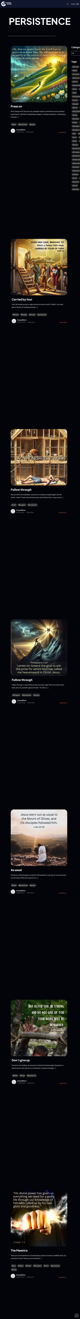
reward (37, 695)
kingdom (23, 505)
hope (23, 1075)
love (75, 137)
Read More (62, 132)
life (75, 133)
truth (75, 178)
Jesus (75, 122)
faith (14, 505)
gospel (76, 104)
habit (14, 885)
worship (76, 189)
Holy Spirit (38, 1266)
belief (16, 1075)
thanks (76, 174)
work (14, 1269)
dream (29, 1266)
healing (24, 315)
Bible (75, 70)
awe (14, 1266)
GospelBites (20, 130)
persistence (23, 124)
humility (76, 119)
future (76, 100)
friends (16, 315)
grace (75, 107)
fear (75, 93)
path (75, 141)
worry (75, 185)
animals (76, 67)
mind (46, 1266)
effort (76, 82)
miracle (32, 315)
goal (14, 124)
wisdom (76, 182)
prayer (33, 124)
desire (21, 1266)
